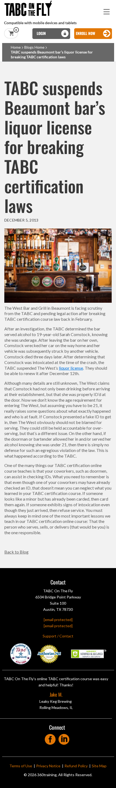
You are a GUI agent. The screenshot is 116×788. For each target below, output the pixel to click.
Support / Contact (58, 636)
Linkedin (64, 737)
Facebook (50, 737)
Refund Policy (76, 766)
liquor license (71, 367)
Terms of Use (20, 766)
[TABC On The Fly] (29, 2)
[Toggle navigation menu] (107, 11)
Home (16, 47)
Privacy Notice (48, 766)
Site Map (99, 766)
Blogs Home (34, 47)
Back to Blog (16, 551)
